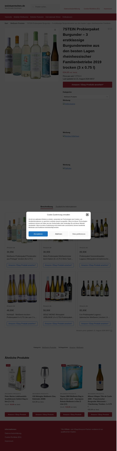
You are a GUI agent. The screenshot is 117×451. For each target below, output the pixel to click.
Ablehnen (58, 234)
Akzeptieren (38, 234)
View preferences (78, 234)
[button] (87, 215)
